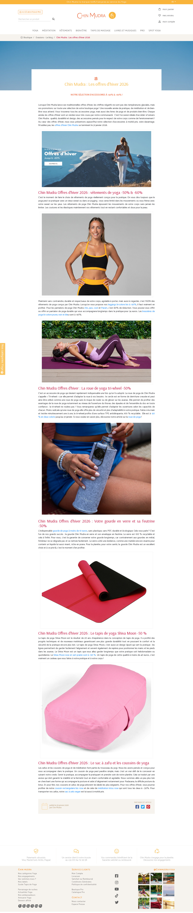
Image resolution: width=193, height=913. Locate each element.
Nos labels (23, 881)
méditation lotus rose (107, 788)
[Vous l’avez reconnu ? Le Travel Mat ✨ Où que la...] (143, 903)
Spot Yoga (155, 31)
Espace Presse (78, 904)
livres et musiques (125, 31)
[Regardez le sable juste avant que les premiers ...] (168, 891)
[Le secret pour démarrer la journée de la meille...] (168, 903)
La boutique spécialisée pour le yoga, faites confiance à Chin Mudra (96, 2)
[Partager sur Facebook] (137, 807)
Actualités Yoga (25, 892)
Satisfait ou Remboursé (82, 879)
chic (86, 308)
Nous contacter (79, 901)
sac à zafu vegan (72, 792)
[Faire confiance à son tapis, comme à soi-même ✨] (156, 878)
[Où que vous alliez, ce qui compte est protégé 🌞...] (143, 878)
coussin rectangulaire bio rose (69, 788)
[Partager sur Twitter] (142, 807)
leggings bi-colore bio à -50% (122, 304)
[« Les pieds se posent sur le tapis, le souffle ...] (143, 891)
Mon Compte (77, 873)
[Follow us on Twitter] (116, 902)
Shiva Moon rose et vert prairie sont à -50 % (74, 655)
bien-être (81, 31)
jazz (91, 308)
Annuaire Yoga (24, 897)
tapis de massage (100, 31)
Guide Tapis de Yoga (27, 884)
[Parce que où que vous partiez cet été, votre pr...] (156, 903)
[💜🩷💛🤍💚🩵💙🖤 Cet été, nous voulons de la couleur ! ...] (156, 891)
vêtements (65, 31)
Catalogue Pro (78, 892)
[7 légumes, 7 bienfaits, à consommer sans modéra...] (168, 878)
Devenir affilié (24, 900)
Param (104, 308)
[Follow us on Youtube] (116, 889)
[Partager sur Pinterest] (148, 807)
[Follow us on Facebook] (116, 876)
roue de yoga (134, 417)
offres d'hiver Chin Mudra (66, 125)
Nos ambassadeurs (26, 895)
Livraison (76, 876)
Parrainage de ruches (27, 889)
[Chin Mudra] (96, 16)
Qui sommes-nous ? (27, 879)
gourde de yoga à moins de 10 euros (70, 531)
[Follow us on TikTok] (116, 896)
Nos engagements (26, 876)
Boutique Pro (77, 889)
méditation (49, 31)
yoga (35, 31)
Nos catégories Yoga (27, 873)
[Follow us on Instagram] (116, 883)
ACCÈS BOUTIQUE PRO (31, 12)
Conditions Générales (81, 881)
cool (96, 308)
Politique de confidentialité (84, 884)
